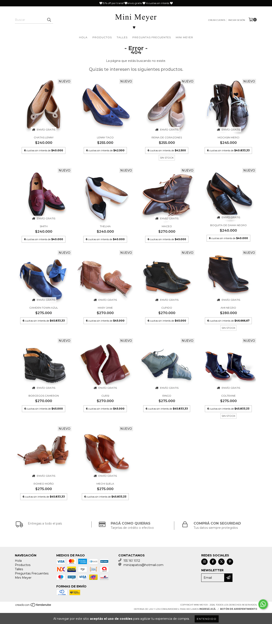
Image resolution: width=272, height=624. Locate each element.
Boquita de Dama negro (228, 225)
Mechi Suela (105, 483)
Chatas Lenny (44, 137)
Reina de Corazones (167, 137)
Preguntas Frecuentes (151, 37)
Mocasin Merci (228, 137)
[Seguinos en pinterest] (230, 562)
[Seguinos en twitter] (221, 562)
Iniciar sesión (236, 20)
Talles (122, 37)
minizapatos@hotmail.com (143, 565)
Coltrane (228, 395)
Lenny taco (105, 137)
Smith (44, 226)
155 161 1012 (131, 561)
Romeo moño (44, 483)
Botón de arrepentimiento (238, 609)
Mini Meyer (184, 37)
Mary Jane (105, 307)
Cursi (105, 395)
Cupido (166, 307)
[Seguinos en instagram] (204, 562)
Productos (102, 37)
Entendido (207, 618)
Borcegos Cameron (43, 395)
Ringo (166, 395)
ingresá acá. (207, 609)
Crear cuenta (216, 20)
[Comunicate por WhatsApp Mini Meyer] (263, 604)
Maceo (167, 226)
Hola (83, 37)
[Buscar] (49, 20)
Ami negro (228, 307)
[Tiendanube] (33, 606)
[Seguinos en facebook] (213, 562)
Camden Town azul (43, 307)
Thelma (105, 226)
